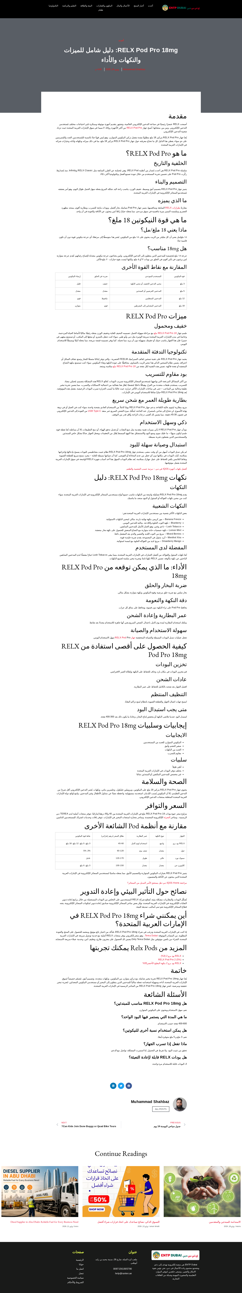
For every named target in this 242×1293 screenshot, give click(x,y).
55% (145, 963)
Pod (167, 333)
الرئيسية (80, 1260)
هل (160, 883)
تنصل (81, 1273)
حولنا (81, 1264)
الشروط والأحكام (76, 1282)
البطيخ (157, 963)
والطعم (129, 469)
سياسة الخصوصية (75, 1278)
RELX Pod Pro (134, 128)
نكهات (178, 469)
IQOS (166, 469)
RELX (168, 208)
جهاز (133, 637)
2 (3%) (164, 956)
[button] (129, 1086)
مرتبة (150, 469)
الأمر (149, 883)
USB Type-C (94, 411)
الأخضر (150, 963)
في (160, 469)
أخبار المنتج (139, 5)
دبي (157, 469)
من (137, 883)
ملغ (155, 333)
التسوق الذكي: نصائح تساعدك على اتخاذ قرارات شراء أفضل (128, 1221)
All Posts (161, 1109)
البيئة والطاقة (86, 5)
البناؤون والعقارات (104, 5)
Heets (176, 883)
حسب (144, 469)
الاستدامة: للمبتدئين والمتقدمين (225, 1221)
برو (169, 956)
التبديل (143, 883)
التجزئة (167, 817)
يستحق (155, 883)
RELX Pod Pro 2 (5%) (169, 959)
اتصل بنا (80, 1269)
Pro (171, 333)
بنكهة (163, 963)
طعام (100, 10)
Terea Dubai (151, 935)
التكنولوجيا (53, 5)
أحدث (150, 5)
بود (173, 956)
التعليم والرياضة (69, 5)
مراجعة (183, 883)
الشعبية (137, 469)
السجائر (132, 883)
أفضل (184, 469)
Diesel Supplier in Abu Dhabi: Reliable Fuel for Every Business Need (44, 1221)
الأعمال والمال (123, 5)
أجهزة (172, 469)
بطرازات (176, 208)
